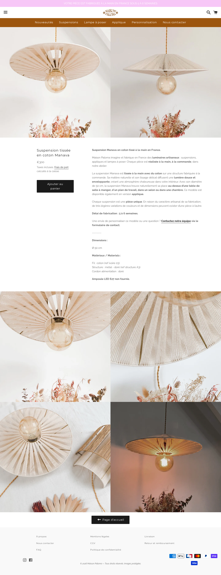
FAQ (38, 549)
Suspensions (68, 22)
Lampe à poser (95, 22)
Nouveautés (44, 22)
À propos (41, 536)
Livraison (150, 536)
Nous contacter (174, 22)
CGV (92, 543)
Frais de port (61, 167)
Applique (119, 22)
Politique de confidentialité (105, 549)
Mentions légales (99, 536)
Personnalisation (144, 22)
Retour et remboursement (160, 543)
